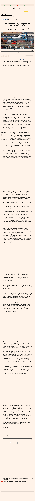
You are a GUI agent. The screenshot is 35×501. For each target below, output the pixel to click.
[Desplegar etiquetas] (31, 439)
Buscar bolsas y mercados (5, 488)
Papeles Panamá (5, 439)
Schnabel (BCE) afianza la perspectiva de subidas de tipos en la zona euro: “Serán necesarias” (17, 483)
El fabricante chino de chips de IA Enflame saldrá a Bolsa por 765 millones (15, 484)
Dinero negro (25, 439)
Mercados (4, 14)
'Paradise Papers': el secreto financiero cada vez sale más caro (4, 139)
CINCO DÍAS (17, 52)
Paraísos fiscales (13, 439)
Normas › (31, 435)
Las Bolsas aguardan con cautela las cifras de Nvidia (15, 19)
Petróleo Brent (15, 5)
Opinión (9, 439)
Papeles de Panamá (19, 59)
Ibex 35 (2, 5)
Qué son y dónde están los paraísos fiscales (4, 135)
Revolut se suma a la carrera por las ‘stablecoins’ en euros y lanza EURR (14, 481)
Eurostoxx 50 (22, 5)
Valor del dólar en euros (31, 5)
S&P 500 (8, 5)
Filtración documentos (19, 439)
